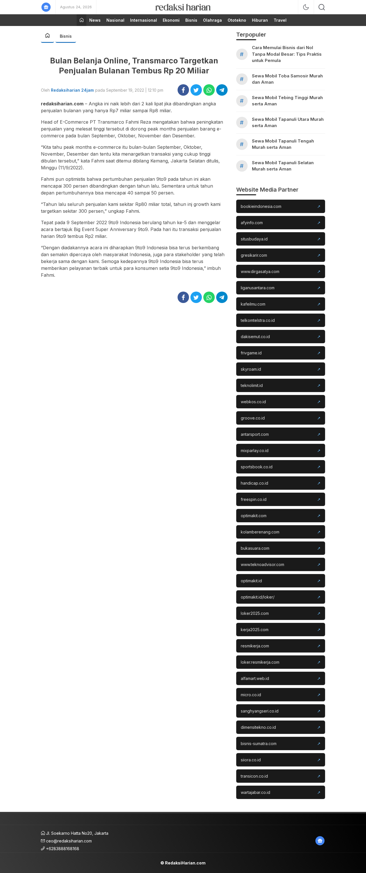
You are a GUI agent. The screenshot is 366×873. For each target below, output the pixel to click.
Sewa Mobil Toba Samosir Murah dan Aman (287, 79)
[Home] (81, 20)
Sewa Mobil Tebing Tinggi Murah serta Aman (287, 101)
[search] (321, 7)
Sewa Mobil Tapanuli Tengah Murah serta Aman (283, 144)
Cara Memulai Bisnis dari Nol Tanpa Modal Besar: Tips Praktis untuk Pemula (287, 54)
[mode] (306, 7)
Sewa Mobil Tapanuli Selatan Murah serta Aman (283, 166)
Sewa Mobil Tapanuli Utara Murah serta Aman (288, 123)
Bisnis (66, 36)
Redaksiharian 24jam (72, 90)
